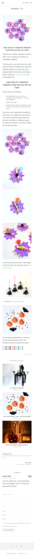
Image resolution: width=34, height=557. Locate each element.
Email (4, 515)
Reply (30, 476)
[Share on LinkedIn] (17, 348)
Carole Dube (6, 476)
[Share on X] (8, 348)
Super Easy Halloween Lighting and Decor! (17, 445)
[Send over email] (21, 348)
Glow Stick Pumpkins (17, 301)
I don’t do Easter (21, 74)
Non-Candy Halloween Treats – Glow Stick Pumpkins (17, 416)
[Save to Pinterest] (13, 348)
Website (4, 519)
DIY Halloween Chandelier (17, 388)
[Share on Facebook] (4, 348)
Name (4, 511)
